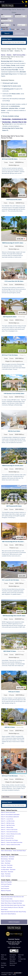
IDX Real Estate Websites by (7, 972)
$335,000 (21, 687)
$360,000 (22, 195)
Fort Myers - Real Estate (6, 867)
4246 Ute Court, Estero (14, 431)
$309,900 (21, 772)
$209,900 (22, 389)
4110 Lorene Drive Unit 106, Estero (14, 281)
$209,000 (22, 277)
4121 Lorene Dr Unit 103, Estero (14, 580)
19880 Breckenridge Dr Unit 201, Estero (14, 243)
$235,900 (22, 155)
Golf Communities (19, 55)
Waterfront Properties (6, 890)
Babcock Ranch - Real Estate (7, 856)
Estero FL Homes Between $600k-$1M (10, 816)
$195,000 (21, 239)
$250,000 (21, 611)
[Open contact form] (26, 1)
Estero (9, 55)
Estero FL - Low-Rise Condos (8, 821)
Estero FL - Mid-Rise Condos (7, 823)
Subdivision (18, 14)
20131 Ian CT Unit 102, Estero (14, 355)
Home (3, 55)
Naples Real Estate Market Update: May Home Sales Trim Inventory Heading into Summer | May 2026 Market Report (13, 907)
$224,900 (22, 576)
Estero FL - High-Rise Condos (8, 825)
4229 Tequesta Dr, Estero (14, 316)
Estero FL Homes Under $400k (8, 812)
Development (4, 19)
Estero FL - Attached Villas (7, 827)
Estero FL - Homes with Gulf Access (9, 831)
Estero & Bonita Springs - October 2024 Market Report (13, 850)
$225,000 (21, 537)
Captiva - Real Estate (6, 861)
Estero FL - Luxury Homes (7, 819)
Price (2, 23)
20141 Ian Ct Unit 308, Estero (14, 159)
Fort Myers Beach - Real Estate (8, 869)
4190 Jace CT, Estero (14, 691)
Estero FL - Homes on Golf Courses (9, 829)
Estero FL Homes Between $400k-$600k (10, 814)
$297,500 (21, 723)
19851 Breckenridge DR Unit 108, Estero (14, 541)
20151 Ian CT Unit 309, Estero (14, 776)
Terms (9, 974)
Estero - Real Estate (5, 863)
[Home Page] (14, 928)
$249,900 (22, 351)
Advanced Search (19, 33)
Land (17, 29)
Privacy (14, 974)
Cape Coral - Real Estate (6, 865)
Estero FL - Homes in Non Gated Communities (11, 842)
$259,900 (22, 461)
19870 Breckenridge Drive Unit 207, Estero (14, 615)
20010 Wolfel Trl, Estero (14, 651)
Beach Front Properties (6, 882)
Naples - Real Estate (5, 874)
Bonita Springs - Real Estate (7, 859)
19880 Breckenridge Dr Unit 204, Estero (14, 465)
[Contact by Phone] (23, 1)
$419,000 (22, 312)
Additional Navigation (14, 922)
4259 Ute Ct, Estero (14, 727)
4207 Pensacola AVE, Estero (14, 506)
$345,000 (22, 427)
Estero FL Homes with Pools (7, 836)
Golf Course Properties (6, 884)
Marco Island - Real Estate (7, 871)
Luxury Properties (5, 886)
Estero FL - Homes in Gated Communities (10, 844)
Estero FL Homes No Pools (7, 838)
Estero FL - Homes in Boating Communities (11, 834)
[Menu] (26, 5)
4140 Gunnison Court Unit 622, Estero (14, 393)
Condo (12, 29)
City (2, 14)
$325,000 (21, 647)
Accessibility (4, 974)
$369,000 (22, 502)
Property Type (4, 27)
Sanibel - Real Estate (6, 876)
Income (23, 29)
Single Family (5, 29)
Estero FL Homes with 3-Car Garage (9, 840)
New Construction (5, 888)
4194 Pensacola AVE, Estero (14, 199)
